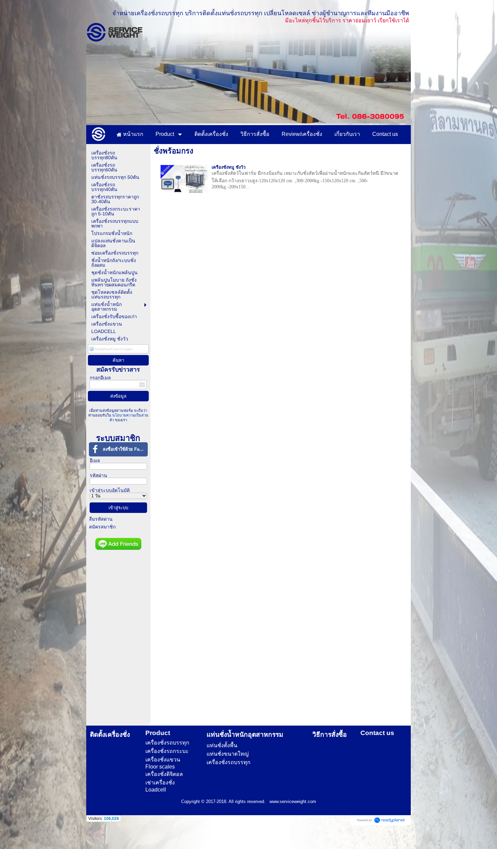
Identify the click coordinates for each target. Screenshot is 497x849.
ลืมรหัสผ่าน (101, 519)
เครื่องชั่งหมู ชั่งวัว (228, 167)
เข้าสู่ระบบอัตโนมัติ (110, 490)
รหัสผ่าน (98, 475)
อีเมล (95, 460)
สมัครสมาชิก (102, 526)
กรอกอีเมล (100, 377)
